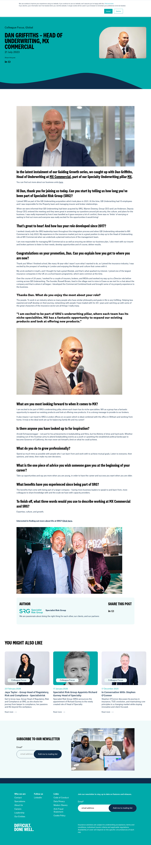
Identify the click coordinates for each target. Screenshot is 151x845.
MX (130, 176)
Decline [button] (118, 11)
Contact (18, 798)
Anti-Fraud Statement (58, 810)
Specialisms (19, 801)
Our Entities (19, 817)
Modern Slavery (60, 805)
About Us (18, 805)
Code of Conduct (61, 798)
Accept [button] (108, 11)
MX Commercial (60, 176)
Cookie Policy (59, 816)
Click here (67, 521)
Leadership (19, 813)
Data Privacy (59, 801)
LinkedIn (38, 798)
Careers (17, 809)
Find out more (109, 3)
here (61, 182)
